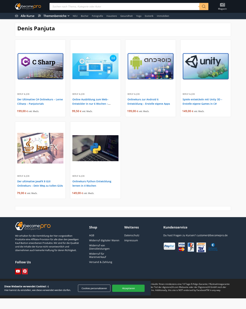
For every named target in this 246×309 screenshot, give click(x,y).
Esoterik (149, 16)
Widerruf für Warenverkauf (97, 255)
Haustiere (111, 16)
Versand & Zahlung (100, 262)
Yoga (138, 16)
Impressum (131, 240)
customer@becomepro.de (212, 235)
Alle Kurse (27, 16)
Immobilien (163, 16)
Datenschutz (131, 235)
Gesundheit (126, 16)
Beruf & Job (23, 94)
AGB (91, 235)
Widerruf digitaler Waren (104, 240)
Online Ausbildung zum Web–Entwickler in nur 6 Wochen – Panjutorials (90, 104)
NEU (75, 16)
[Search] (203, 6)
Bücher (84, 16)
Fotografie (97, 16)
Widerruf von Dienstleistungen (99, 247)
